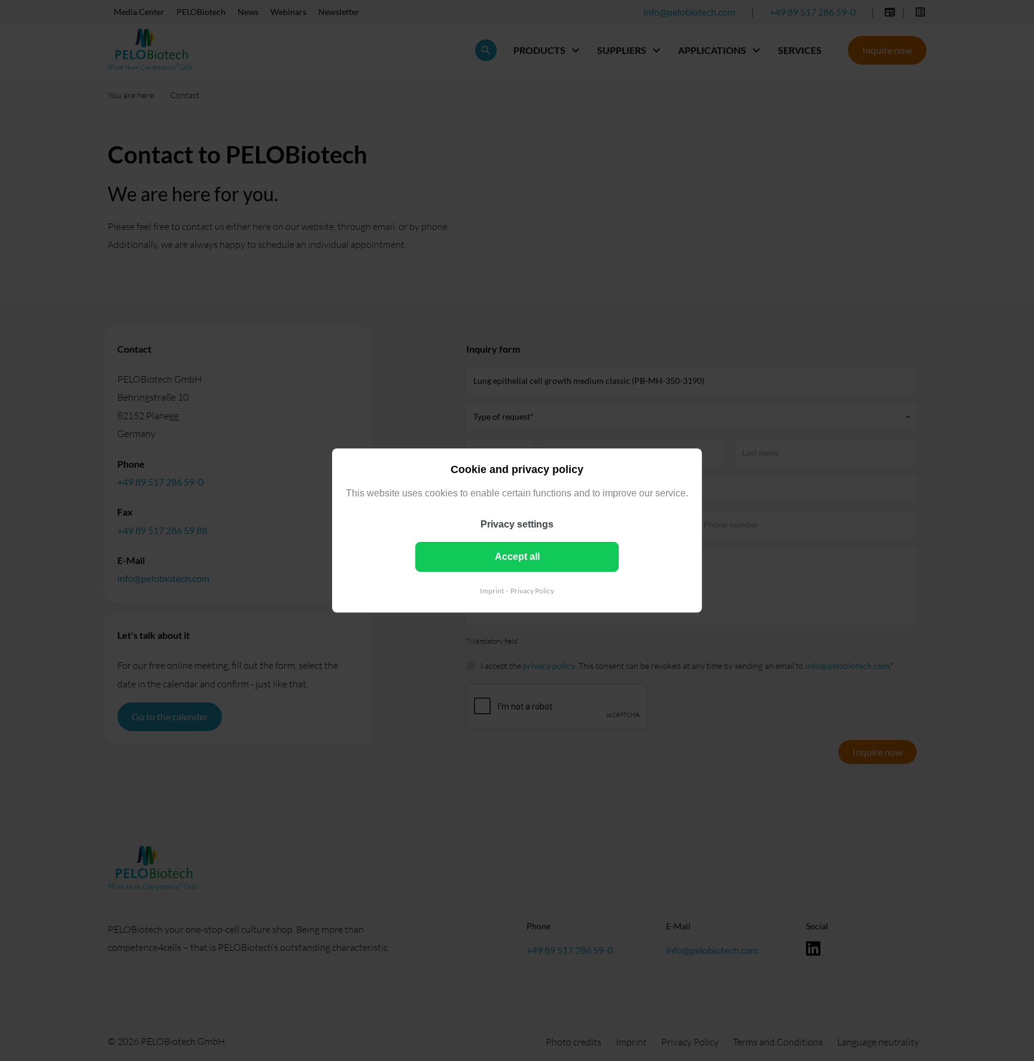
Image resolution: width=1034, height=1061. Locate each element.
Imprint (492, 590)
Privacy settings (517, 524)
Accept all (517, 556)
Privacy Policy (532, 590)
